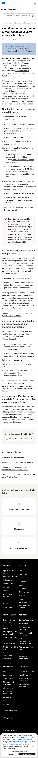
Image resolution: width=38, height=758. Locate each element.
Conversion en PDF (10, 659)
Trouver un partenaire (10, 710)
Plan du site (23, 653)
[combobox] (19, 16)
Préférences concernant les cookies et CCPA (25, 641)
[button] (4, 15)
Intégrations (7, 580)
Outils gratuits (8, 607)
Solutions (6, 587)
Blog (4, 671)
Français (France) (8, 730)
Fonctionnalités (8, 584)
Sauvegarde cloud (9, 643)
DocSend (22, 588)
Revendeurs (7, 701)
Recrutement (23, 675)
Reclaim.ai (22, 595)
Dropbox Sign (24, 592)
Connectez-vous (10, 124)
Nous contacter (24, 624)
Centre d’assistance (26, 620)
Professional (23, 574)
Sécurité (6, 591)
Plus (20, 571)
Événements (7, 675)
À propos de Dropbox (26, 671)
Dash (21, 585)
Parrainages (7, 697)
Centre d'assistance (9, 9)
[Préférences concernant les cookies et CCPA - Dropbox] (19, 745)
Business (22, 578)
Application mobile (10, 576)
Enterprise (22, 581)
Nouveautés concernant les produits (24, 605)
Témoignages (8, 678)
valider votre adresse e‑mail (23, 160)
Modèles (6, 604)
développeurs (8, 688)
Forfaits (21, 599)
